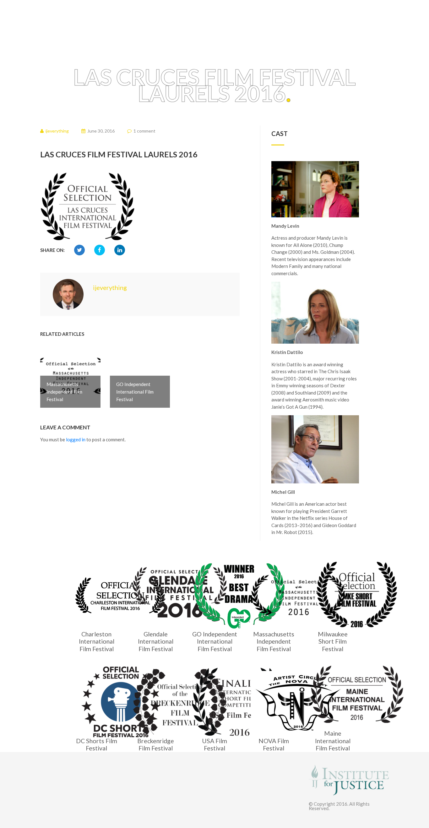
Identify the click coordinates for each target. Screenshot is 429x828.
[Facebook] (99, 250)
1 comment (144, 130)
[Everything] (93, 24)
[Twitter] (79, 250)
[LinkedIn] (119, 250)
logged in (75, 439)
